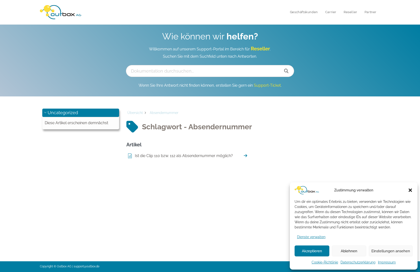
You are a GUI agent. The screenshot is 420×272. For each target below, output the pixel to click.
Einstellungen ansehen (390, 251)
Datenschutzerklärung (358, 262)
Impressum (387, 262)
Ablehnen (349, 251)
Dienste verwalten (311, 237)
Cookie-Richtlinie (325, 262)
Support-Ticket (267, 85)
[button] (410, 190)
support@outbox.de (86, 266)
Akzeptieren (312, 251)
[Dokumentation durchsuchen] (286, 71)
